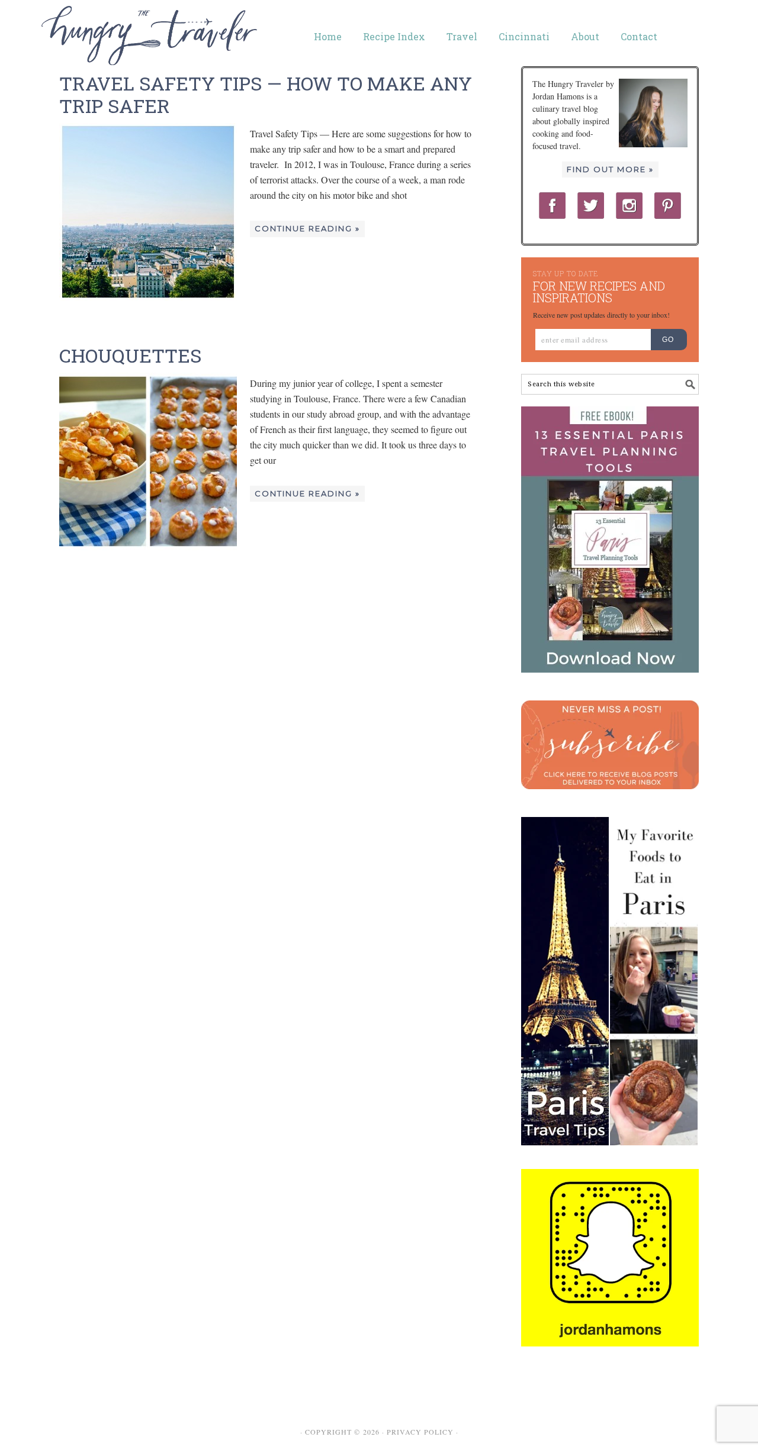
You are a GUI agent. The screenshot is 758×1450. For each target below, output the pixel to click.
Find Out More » (610, 169)
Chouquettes (130, 355)
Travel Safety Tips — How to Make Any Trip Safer (265, 94)
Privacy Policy (420, 1431)
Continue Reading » (307, 228)
